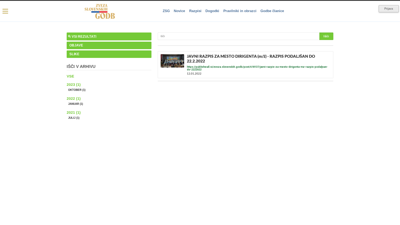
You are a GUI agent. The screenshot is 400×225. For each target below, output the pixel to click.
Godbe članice (273, 11)
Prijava (388, 8)
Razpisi (196, 11)
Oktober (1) (76, 89)
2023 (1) (74, 84)
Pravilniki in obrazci (240, 11)
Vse (70, 76)
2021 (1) (74, 112)
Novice (180, 11)
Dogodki (213, 11)
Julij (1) (73, 117)
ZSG (166, 11)
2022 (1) (74, 98)
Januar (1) (75, 103)
